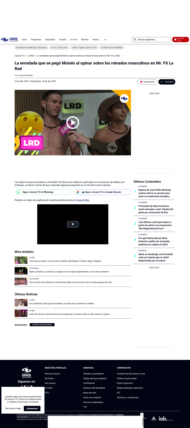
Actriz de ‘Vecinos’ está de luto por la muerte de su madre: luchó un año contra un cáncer (69, 314)
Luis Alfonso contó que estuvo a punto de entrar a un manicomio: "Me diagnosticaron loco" (155, 225)
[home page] (9, 40)
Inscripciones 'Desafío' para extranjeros (31, 47)
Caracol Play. (83, 200)
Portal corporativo (125, 383)
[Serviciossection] (106, 368)
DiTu (47, 392)
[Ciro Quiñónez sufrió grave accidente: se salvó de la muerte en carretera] (21, 302)
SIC (118, 392)
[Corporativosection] (144, 368)
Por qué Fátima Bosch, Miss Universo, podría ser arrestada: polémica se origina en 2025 (154, 241)
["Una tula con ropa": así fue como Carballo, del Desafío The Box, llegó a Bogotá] (21, 260)
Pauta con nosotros (92, 397)
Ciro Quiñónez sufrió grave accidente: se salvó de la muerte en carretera (61, 303)
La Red (31, 56)
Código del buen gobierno (95, 378)
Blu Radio (49, 378)
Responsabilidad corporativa (130, 388)
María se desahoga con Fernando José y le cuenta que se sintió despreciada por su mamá (155, 257)
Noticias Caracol (52, 373)
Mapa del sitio (89, 392)
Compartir (169, 82)
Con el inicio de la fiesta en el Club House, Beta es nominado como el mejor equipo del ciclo (70, 282)
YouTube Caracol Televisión (112, 47)
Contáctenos (89, 383)
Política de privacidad (126, 378)
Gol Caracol (50, 383)
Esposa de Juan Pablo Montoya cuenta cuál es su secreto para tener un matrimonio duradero (154, 193)
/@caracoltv (149, 82)
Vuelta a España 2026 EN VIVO (84, 47)
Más (105, 39)
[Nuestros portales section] (67, 368)
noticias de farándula (42, 324)
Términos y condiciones (127, 397)
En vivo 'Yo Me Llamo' (59, 47)
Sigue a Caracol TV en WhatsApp (37, 192)
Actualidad (142, 186)
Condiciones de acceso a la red (131, 373)
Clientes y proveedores (93, 373)
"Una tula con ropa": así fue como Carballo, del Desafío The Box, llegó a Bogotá (65, 261)
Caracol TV (20, 56)
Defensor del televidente (94, 388)
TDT (85, 407)
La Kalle (48, 388)
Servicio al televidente (93, 402)
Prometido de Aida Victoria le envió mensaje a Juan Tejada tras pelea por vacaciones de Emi (155, 209)
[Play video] (72, 122)
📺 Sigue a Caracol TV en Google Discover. (102, 192)
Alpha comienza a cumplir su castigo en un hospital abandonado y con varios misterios (69, 271)
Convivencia (34, 268)
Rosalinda (142, 250)
